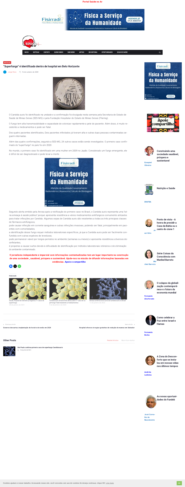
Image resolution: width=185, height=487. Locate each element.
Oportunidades (107, 52)
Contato (47, 52)
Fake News (71, 52)
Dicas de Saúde (122, 52)
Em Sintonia (93, 52)
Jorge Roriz (12, 72)
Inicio (27, 52)
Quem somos (58, 52)
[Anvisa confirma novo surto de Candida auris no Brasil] (109, 289)
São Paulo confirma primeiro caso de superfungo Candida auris (40, 347)
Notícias (36, 52)
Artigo (81, 52)
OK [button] (179, 483)
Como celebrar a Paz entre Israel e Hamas (166, 320)
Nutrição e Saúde (166, 188)
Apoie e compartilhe (75, 262)
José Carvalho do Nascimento (149, 417)
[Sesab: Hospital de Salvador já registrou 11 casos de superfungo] (28, 289)
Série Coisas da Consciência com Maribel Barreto (166, 256)
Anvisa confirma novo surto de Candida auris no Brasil (108, 300)
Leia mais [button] (110, 483)
